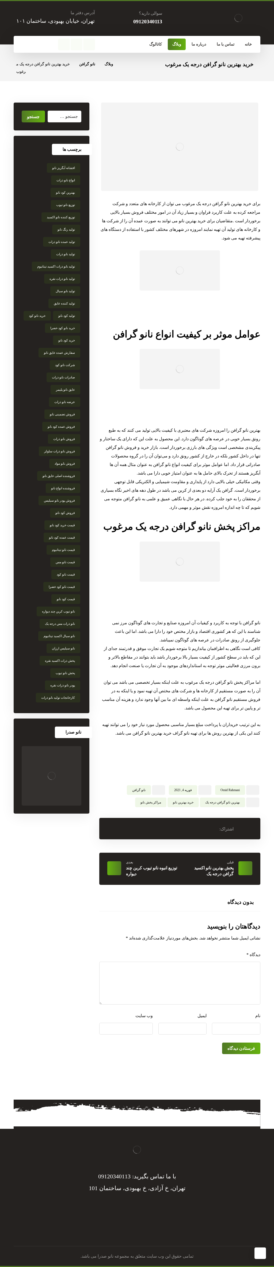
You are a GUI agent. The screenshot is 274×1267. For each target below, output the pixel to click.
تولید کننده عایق (64, 303)
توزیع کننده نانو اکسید (61, 217)
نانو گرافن (139, 790)
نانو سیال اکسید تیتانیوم (59, 636)
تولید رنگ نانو (66, 229)
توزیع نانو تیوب (65, 205)
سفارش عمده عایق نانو (59, 353)
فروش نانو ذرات (64, 439)
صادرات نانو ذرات (63, 377)
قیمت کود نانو (66, 599)
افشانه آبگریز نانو (63, 168)
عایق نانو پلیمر (65, 390)
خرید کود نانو (66, 340)
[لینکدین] (131, 1230)
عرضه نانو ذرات (64, 402)
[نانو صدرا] (51, 776)
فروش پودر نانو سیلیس (59, 500)
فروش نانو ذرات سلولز (59, 451)
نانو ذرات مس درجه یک (60, 624)
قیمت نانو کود (66, 574)
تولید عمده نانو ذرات (61, 242)
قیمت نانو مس (65, 562)
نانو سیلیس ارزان (63, 648)
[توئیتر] (76, 44)
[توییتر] (142, 1230)
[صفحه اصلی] (124, 64)
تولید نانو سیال (65, 291)
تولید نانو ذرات (65, 254)
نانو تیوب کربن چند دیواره (58, 611)
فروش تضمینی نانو (62, 414)
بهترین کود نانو (65, 192)
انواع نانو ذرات (65, 180)
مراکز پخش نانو (150, 802)
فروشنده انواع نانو (63, 488)
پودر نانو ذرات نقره (62, 685)
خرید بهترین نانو (183, 802)
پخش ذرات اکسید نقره (60, 661)
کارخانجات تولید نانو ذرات (58, 698)
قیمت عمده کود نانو (62, 537)
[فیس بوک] (153, 1230)
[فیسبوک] (89, 44)
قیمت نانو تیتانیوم (63, 550)
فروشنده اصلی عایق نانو (59, 476)
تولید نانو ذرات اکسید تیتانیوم (56, 266)
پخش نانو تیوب (65, 673)
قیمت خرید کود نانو (62, 525)
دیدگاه (253, 954)
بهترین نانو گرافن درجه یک (222, 802)
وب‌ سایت (144, 1015)
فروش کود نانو (65, 513)
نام (257, 1015)
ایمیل (202, 1015)
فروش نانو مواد (65, 463)
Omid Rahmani (230, 790)
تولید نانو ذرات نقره (62, 279)
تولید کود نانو (66, 316)
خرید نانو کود (37, 316)
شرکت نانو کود (65, 365)
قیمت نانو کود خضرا (62, 587)
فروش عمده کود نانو (61, 426)
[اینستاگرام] (64, 44)
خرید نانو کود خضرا (62, 328)
